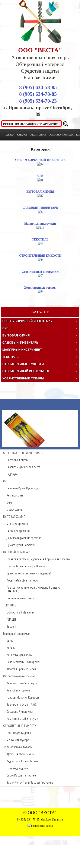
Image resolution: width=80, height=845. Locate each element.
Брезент (11, 672)
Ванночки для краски (19, 700)
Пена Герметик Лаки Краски (23, 707)
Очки (9, 548)
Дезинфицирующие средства (23, 583)
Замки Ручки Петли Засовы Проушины (30, 828)
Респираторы (14, 540)
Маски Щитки (14, 555)
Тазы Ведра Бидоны (18, 778)
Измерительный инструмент (23, 764)
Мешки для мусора (17, 785)
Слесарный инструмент (20, 757)
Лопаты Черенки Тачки (20, 643)
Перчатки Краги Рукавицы (22, 533)
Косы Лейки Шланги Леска (22, 625)
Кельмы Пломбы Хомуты (21, 728)
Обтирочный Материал (20, 657)
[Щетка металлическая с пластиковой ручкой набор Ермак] (24, 432)
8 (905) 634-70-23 (38, 101)
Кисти (9, 686)
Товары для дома (17, 813)
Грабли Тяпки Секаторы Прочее (25, 611)
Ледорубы (12, 519)
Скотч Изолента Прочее (21, 820)
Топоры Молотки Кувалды (22, 743)
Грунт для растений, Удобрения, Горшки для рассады (38, 604)
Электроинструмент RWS (21, 750)
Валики (10, 693)
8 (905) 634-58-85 (38, 87)
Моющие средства (17, 569)
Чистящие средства (18, 576)
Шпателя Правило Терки (21, 714)
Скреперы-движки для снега (23, 512)
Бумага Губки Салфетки (20, 590)
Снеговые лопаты (17, 505)
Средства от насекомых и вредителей (28, 618)
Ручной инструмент (18, 735)
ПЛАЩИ (11, 665)
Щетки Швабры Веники (20, 799)
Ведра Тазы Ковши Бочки (22, 806)
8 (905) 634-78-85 (38, 94)
